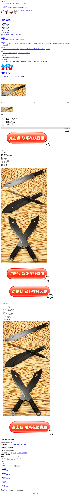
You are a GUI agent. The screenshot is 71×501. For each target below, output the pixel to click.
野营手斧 (58, 43)
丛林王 (26, 10)
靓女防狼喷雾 (16, 39)
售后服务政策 (6, 474)
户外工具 (38, 61)
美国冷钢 (17, 57)
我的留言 (15, 7)
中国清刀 (10, 53)
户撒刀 (19, 53)
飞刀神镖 (38, 49)
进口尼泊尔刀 (6, 57)
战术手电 (30, 61)
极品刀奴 (31, 43)
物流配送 (4, 481)
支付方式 (4, 477)
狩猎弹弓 (22, 39)
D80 (23, 10)
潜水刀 (40, 43)
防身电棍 (5, 26)
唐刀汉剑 (5, 53)
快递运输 (5, 482)
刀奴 (21, 10)
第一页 (14, 444)
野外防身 (3, 38)
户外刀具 (11, 34)
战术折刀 (5, 49)
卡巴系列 (12, 57)
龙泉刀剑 (15, 53)
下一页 (22, 444)
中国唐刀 (5, 27)
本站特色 (5, 486)
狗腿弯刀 (5, 28)
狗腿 (29, 10)
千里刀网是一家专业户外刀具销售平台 (10, 76)
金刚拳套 (48, 49)
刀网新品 (5, 24)
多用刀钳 (43, 49)
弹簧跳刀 (26, 49)
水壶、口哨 (25, 61)
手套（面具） (12, 61)
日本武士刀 (45, 43)
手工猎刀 (50, 43)
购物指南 (4, 469)
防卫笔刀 (22, 49)
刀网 (4, 23)
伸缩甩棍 (10, 39)
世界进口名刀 (4, 55)
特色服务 (4, 485)
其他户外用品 (4, 59)
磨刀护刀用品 (44, 61)
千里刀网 (8, 490)
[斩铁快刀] (13, 101)
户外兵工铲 (6, 61)
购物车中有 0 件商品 (6, 32)
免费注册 (23, 3)
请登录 (19, 3)
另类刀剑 (28, 53)
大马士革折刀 (11, 49)
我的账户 (5, 6)
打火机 (34, 61)
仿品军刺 (26, 43)
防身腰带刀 (19, 61)
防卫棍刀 (36, 43)
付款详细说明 (6, 478)
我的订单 (10, 7)
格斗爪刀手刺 (32, 49)
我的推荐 (24, 7)
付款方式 (5, 30)
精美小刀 (3, 47)
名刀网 (5, 489)
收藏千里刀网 (4, 1)
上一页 (18, 444)
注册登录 (5, 470)
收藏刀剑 (3, 51)
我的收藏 (19, 7)
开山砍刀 (16, 34)
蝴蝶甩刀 (17, 49)
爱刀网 (9, 489)
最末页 (25, 444)
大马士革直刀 (11, 43)
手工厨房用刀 (64, 43)
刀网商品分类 (6, 20)
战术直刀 (5, 43)
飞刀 (32, 10)
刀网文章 (4, 73)
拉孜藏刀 (23, 53)
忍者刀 (54, 43)
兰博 (34, 10)
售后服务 (4, 473)
